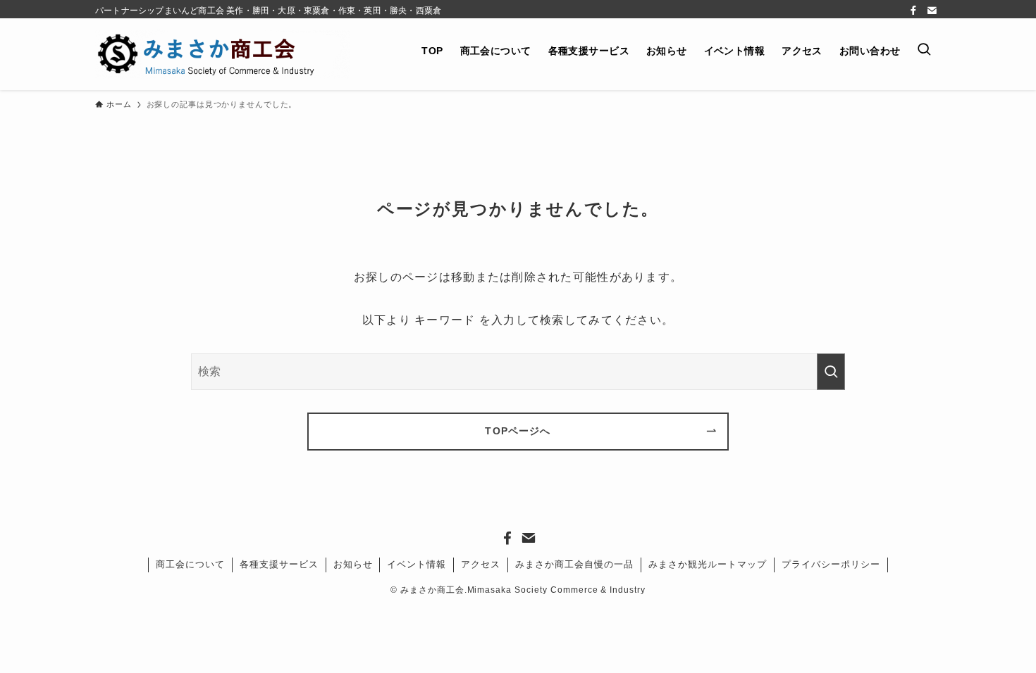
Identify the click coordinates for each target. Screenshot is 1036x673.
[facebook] (913, 10)
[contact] (932, 10)
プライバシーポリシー (831, 564)
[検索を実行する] (831, 372)
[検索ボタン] (924, 50)
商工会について (190, 564)
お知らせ (353, 564)
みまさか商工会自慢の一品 (574, 564)
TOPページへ (517, 430)
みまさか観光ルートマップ (707, 564)
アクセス (480, 564)
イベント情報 (416, 564)
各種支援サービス (279, 564)
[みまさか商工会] (222, 54)
